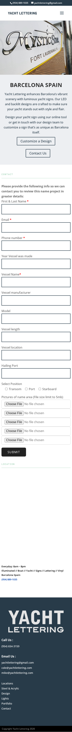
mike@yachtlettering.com (17, 673)
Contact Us (38, 153)
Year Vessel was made (16, 256)
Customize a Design (36, 141)
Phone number (13, 238)
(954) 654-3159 (10, 646)
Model (5, 311)
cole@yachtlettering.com (16, 668)
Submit (14, 452)
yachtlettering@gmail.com (17, 662)
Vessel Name (11, 274)
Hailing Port (9, 366)
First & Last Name (15, 201)
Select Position (11, 384)
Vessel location (11, 347)
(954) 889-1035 (9, 579)
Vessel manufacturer (16, 293)
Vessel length (10, 329)
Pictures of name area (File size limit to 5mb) (32, 397)
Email (6, 220)
